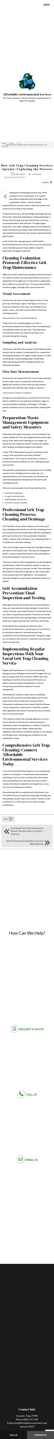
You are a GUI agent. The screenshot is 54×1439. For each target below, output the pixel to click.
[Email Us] (20, 1162)
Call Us (13, 1435)
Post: (19, 146)
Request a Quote (31, 1031)
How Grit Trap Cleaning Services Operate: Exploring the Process (24, 147)
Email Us (31, 1162)
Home (4, 146)
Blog (12, 146)
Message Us (41, 1435)
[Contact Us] (14, 1031)
